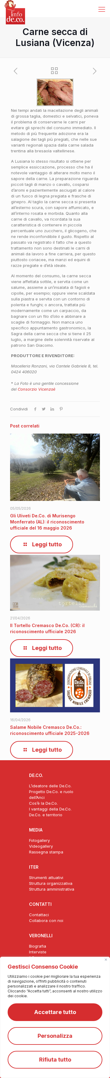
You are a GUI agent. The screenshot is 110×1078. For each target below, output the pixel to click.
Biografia (37, 946)
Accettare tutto (55, 1012)
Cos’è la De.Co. (43, 803)
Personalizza (55, 1036)
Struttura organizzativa (50, 883)
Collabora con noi (46, 920)
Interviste (37, 951)
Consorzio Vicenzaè (36, 389)
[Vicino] (106, 959)
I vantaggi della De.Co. (50, 809)
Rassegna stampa (46, 851)
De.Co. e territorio (45, 814)
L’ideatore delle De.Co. (50, 785)
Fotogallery (39, 840)
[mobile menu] (102, 9)
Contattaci (39, 914)
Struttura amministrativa (51, 889)
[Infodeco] (15, 7)
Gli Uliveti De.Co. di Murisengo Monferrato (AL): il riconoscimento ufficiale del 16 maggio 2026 (47, 521)
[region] (55, 1017)
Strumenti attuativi (46, 877)
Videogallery (41, 846)
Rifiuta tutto (55, 1059)
